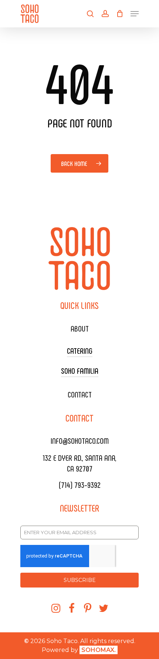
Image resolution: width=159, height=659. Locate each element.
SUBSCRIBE (80, 580)
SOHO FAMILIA (79, 370)
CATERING (79, 350)
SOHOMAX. (98, 649)
